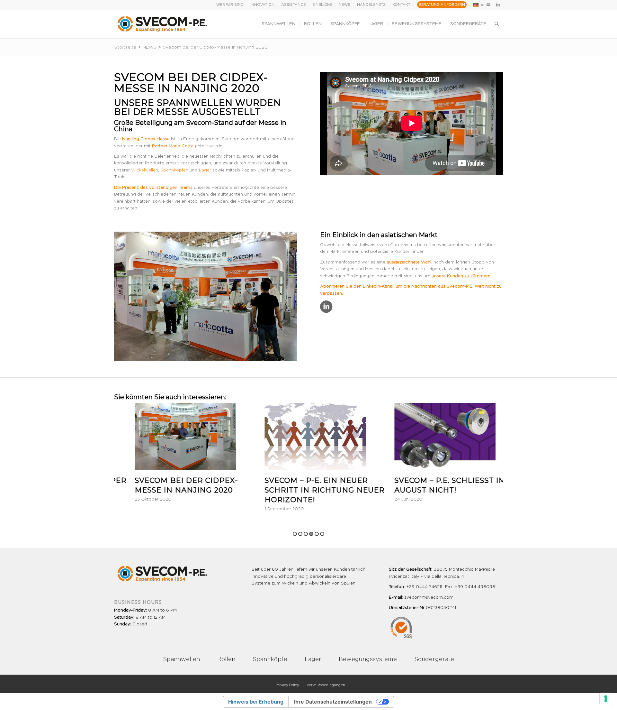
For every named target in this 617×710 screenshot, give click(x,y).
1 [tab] (295, 534)
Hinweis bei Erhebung (255, 701)
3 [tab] (306, 534)
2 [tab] (300, 534)
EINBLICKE (322, 4)
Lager (205, 170)
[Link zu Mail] (488, 5)
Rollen (226, 659)
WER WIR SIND (230, 4)
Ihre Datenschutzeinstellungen (333, 701)
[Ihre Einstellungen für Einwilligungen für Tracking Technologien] (606, 699)
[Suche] (496, 24)
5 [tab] (317, 534)
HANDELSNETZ (371, 4)
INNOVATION (262, 4)
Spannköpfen (174, 170)
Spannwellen (195, 102)
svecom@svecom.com (428, 597)
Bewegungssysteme (368, 659)
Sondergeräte (434, 659)
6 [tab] (322, 534)
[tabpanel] (175, 457)
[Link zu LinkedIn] (498, 5)
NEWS (344, 4)
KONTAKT (401, 4)
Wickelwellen (144, 170)
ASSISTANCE (293, 4)
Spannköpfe (270, 659)
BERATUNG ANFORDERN (442, 4)
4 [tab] (311, 534)
